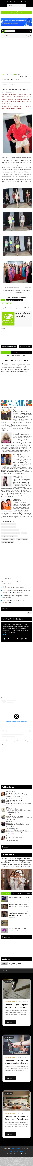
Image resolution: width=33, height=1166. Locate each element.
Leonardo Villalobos (10, 530)
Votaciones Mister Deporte (19, 921)
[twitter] (11, 1)
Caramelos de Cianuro (10, 533)
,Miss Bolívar (5, 84)
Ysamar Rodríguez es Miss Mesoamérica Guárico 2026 (15, 582)
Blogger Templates (16, 1151)
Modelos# (19, 300)
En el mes (16, 893)
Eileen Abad (16, 499)
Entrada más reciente (9, 346)
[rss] (18, 1)
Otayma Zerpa (11, 792)
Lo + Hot (6, 893)
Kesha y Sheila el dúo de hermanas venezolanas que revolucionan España (19, 906)
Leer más (9, 1022)
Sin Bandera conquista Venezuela (13, 587)
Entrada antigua (25, 346)
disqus (16, 352)
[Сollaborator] (16, 21)
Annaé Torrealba (8, 527)
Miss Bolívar (10, 74)
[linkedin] (17, 639)
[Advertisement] (16, 55)
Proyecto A (9, 821)
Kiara (13, 524)
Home (3, 74)
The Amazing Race (12, 829)
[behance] (21, 1)
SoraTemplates (15, 1148)
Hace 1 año (27, 893)
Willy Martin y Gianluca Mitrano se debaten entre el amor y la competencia (16, 591)
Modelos (17, 74)
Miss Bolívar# (10, 300)
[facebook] (7, 1)
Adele (24, 533)
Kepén (15, 410)
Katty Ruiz (9, 836)
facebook (26, 352)
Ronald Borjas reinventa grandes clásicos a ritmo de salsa (16, 596)
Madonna (5, 524)
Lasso (8, 807)
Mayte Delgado (7, 542)
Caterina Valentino (9, 536)
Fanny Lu (16, 433)
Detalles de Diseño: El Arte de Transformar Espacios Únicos (16, 1119)
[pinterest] (14, 1)
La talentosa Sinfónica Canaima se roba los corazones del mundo (18, 799)
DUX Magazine (17, 455)
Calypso (8, 814)
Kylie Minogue (21, 539)
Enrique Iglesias (8, 539)
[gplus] (13, 639)
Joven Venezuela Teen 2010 (19, 897)
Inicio (4, 634)
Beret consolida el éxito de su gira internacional (13, 601)
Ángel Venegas (17, 476)
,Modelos (12, 84)
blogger (6, 352)
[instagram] (25, 1)
